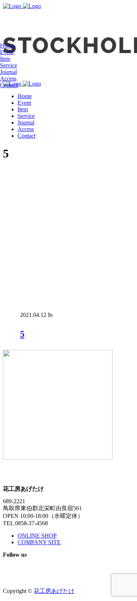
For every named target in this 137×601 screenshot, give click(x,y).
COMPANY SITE (39, 542)
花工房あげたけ (54, 591)
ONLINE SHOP (37, 536)
